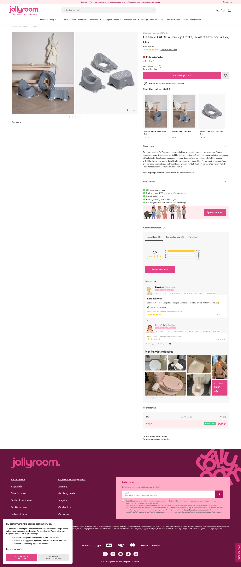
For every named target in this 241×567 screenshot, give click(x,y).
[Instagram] (112, 554)
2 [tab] (72, 117)
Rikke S (158, 287)
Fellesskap (192, 237)
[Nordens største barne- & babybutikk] (24, 9)
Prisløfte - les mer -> (154, 196)
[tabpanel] (43, 73)
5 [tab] (80, 117)
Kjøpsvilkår (16, 486)
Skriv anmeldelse (160, 269)
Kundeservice (227, 2)
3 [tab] (75, 117)
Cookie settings (19, 507)
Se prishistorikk (150, 69)
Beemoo (147, 33)
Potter (33, 26)
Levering (62, 486)
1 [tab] (69, 117)
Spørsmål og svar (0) (175, 237)
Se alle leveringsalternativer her (156, 439)
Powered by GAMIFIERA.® (154, 398)
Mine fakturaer (18, 493)
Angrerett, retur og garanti (71, 479)
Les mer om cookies (14, 549)
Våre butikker (65, 507)
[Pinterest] (135, 554)
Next (135, 73)
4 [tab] (78, 117)
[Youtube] (120, 554)
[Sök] (153, 9)
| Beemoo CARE (160, 33)
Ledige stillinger (19, 514)
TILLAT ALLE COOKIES (22, 557)
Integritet (63, 500)
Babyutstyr (16, 26)
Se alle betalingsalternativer (155, 436)
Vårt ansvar (64, 514)
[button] (223, 10)
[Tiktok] (128, 554)
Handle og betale (66, 493)
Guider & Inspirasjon (21, 500)
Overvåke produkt (182, 75)
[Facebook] (105, 554)
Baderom (26, 26)
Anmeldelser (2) (154, 237)
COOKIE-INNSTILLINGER (54, 557)
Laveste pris (210, 424)
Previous (14, 73)
